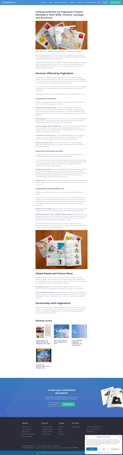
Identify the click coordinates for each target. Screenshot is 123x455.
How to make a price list (92, 429)
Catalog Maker (25, 431)
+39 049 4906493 (91, 2)
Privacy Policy (107, 452)
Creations (74, 51)
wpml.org (50, 452)
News (60, 429)
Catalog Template (46, 434)
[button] (120, 437)
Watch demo (115, 2)
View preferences (115, 449)
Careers (61, 431)
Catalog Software (26, 426)
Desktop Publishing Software (93, 426)
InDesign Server (90, 431)
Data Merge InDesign (47, 426)
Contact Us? (62, 434)
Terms (39, 446)
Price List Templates (47, 431)
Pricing (50, 2)
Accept (91, 449)
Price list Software (26, 429)
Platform (43, 2)
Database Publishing (27, 436)
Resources (65, 2)
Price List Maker (76, 426)
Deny (103, 449)
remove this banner (81, 452)
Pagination (79, 51)
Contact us (54, 404)
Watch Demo (68, 404)
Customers (57, 2)
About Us (61, 426)
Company (72, 2)
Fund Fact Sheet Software (28, 434)
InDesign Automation (47, 429)
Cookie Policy (100, 452)
